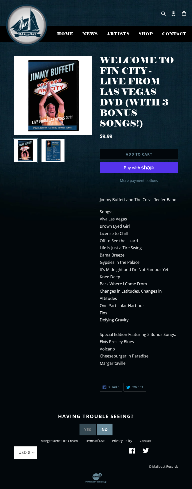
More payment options (139, 180)
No (105, 429)
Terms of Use (94, 440)
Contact (146, 440)
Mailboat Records (165, 466)
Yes (87, 429)
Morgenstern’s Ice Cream (59, 440)
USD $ (24, 452)
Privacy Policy (122, 440)
